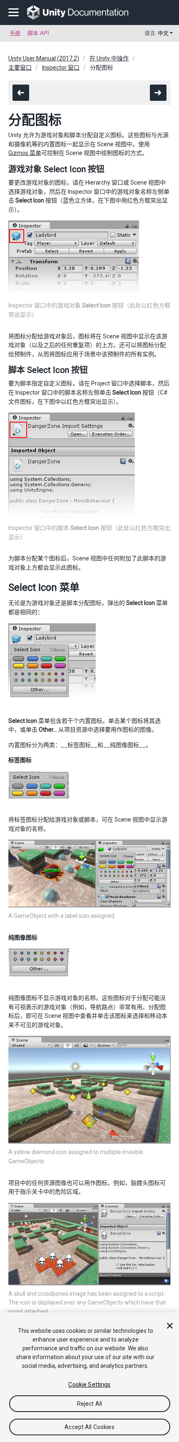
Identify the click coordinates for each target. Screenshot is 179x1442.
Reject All (89, 1403)
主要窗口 (20, 67)
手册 (15, 33)
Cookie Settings (89, 1384)
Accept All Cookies (89, 1427)
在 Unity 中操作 (109, 58)
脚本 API (38, 33)
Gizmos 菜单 (24, 153)
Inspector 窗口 (61, 67)
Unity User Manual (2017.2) (43, 58)
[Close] (170, 1326)
